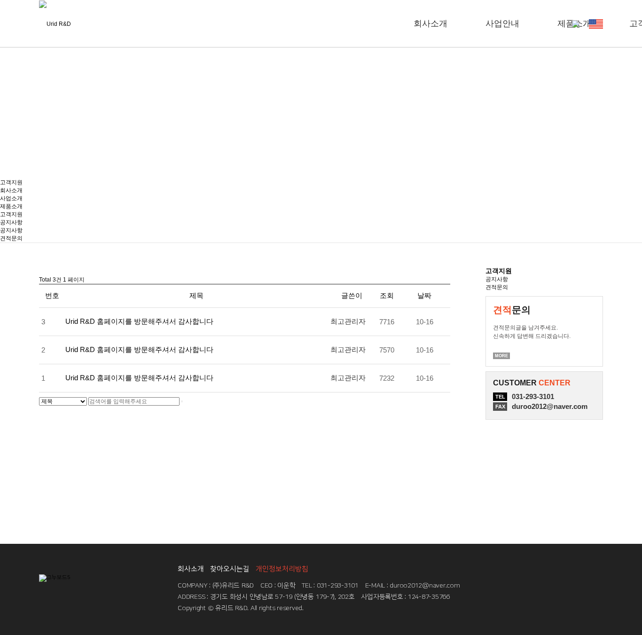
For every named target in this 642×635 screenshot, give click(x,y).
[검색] (182, 401)
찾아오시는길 (230, 569)
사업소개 (11, 198)
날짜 (424, 295)
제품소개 (11, 206)
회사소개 (430, 23)
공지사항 (11, 222)
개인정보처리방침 (282, 569)
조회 (387, 295)
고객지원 (11, 182)
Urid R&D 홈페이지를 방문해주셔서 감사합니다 (139, 321)
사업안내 (502, 23)
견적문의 (11, 238)
